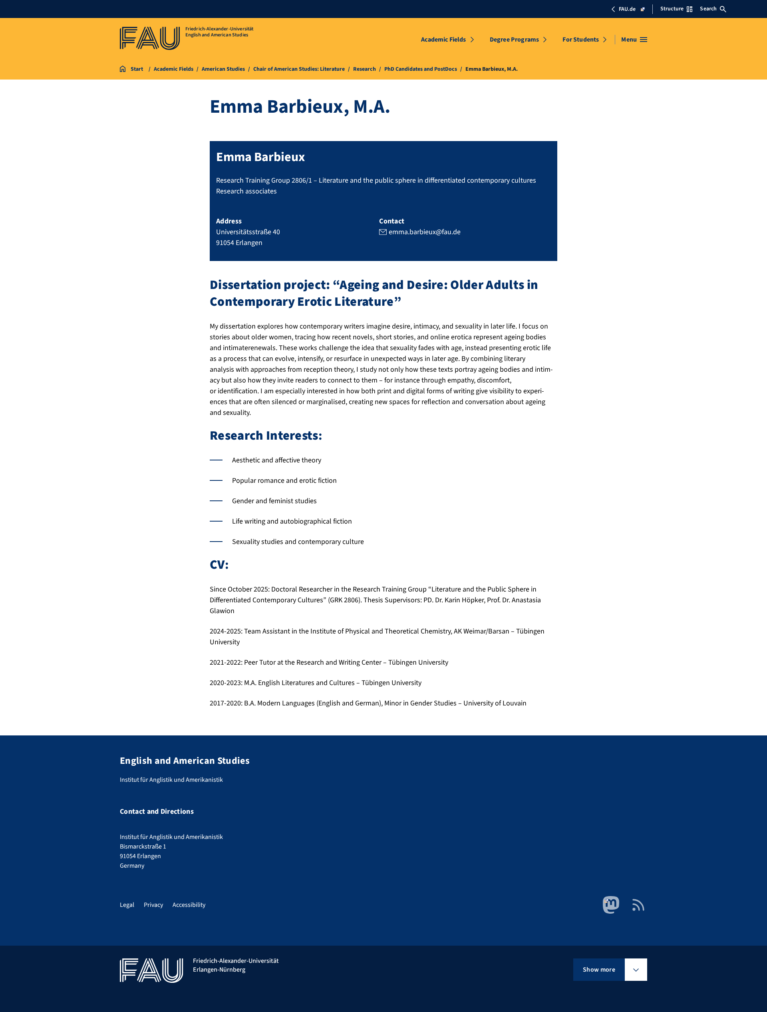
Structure (672, 9)
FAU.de (627, 9)
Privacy (153, 904)
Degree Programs (514, 39)
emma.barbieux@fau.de (425, 232)
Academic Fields (443, 39)
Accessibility (189, 904)
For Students (580, 39)
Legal (127, 904)
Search (708, 9)
